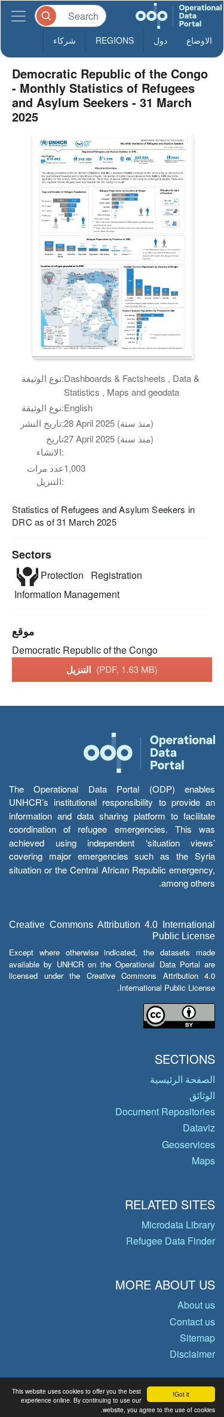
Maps (203, 1160)
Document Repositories (165, 1111)
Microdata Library (178, 1224)
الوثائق (202, 1095)
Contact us (192, 1321)
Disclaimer (192, 1354)
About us (196, 1305)
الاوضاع (199, 40)
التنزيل (112, 669)
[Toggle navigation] (18, 15)
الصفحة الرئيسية (182, 1079)
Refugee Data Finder (170, 1241)
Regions (115, 40)
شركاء (64, 40)
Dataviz (199, 1127)
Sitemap (197, 1338)
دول (160, 40)
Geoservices (188, 1144)
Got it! (181, 1393)
